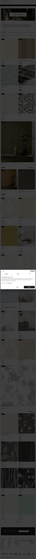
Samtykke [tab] (6, 273)
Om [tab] (29, 273)
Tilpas (17, 287)
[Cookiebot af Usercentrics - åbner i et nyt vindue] (31, 271)
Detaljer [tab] (18, 273)
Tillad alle (29, 287)
